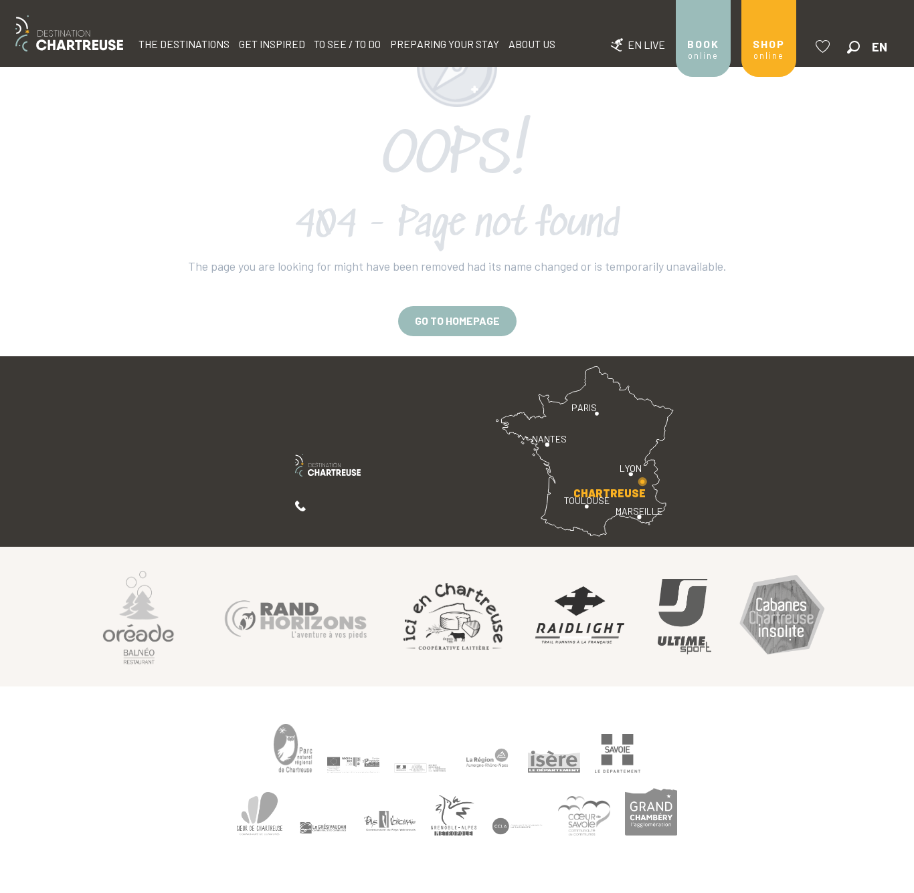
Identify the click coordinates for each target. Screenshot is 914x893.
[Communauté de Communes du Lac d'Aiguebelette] (517, 826)
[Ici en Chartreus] (453, 616)
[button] (853, 47)
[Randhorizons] (296, 617)
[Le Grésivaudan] (323, 828)
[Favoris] (824, 46)
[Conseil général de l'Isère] (554, 761)
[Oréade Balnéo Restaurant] (138, 616)
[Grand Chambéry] (651, 811)
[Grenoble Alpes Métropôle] (454, 816)
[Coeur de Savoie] (584, 816)
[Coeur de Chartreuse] (260, 814)
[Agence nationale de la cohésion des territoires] (420, 767)
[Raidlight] (580, 616)
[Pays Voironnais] (390, 823)
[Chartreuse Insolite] (782, 616)
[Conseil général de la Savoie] (617, 754)
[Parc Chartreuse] (293, 748)
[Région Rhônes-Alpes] (487, 758)
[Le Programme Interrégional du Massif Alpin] (353, 764)
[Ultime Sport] (684, 616)
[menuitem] (69, 33)
